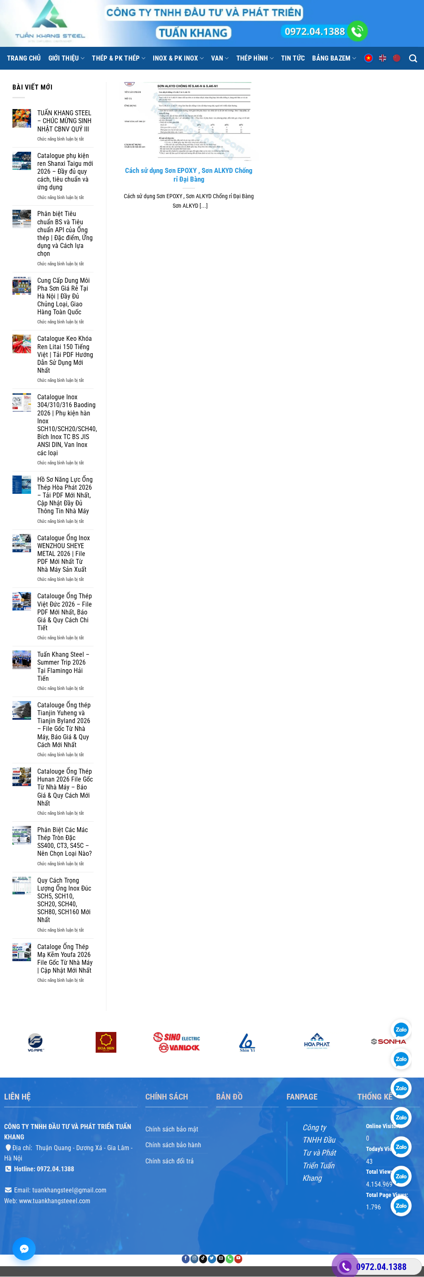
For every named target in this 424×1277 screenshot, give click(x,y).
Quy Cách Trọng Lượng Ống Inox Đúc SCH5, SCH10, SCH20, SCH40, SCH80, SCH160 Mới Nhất (64, 900)
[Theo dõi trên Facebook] (186, 1259)
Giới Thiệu (63, 58)
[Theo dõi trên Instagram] (194, 1259)
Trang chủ (24, 58)
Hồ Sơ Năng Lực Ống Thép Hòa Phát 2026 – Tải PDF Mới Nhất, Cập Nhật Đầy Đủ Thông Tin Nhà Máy (65, 495)
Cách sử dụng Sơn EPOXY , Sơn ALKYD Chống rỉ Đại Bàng (189, 175)
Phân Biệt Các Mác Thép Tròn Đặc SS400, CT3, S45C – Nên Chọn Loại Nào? (64, 842)
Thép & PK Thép (116, 58)
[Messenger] (24, 1248)
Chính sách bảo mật (171, 1129)
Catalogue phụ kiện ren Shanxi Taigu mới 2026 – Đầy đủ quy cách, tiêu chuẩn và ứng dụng (65, 172)
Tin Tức (293, 58)
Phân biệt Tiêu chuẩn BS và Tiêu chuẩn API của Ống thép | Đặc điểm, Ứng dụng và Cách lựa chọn (65, 233)
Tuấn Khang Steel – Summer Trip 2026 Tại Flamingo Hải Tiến (63, 666)
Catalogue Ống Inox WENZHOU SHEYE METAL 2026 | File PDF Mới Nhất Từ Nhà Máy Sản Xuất (63, 554)
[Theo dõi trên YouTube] (238, 1259)
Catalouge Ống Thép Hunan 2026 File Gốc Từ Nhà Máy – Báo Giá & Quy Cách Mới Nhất (65, 787)
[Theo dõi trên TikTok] (203, 1259)
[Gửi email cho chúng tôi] (221, 1259)
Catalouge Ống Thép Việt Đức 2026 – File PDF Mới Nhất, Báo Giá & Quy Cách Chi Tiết (64, 612)
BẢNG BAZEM (331, 58)
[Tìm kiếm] (413, 58)
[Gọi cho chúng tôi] (230, 1259)
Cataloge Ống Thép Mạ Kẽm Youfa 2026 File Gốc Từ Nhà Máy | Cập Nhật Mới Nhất (65, 959)
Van (217, 58)
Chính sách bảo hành (173, 1145)
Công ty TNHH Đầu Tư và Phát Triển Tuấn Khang (319, 1153)
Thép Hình (252, 58)
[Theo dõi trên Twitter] (212, 1259)
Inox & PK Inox (175, 58)
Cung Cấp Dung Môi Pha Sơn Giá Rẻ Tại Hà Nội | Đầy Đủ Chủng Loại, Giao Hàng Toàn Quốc (63, 296)
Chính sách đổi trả (169, 1161)
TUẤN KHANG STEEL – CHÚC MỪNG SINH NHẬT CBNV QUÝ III (64, 121)
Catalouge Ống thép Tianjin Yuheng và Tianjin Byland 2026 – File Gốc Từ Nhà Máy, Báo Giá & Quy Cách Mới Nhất (64, 725)
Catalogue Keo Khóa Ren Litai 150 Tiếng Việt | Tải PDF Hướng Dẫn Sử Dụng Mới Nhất (65, 354)
